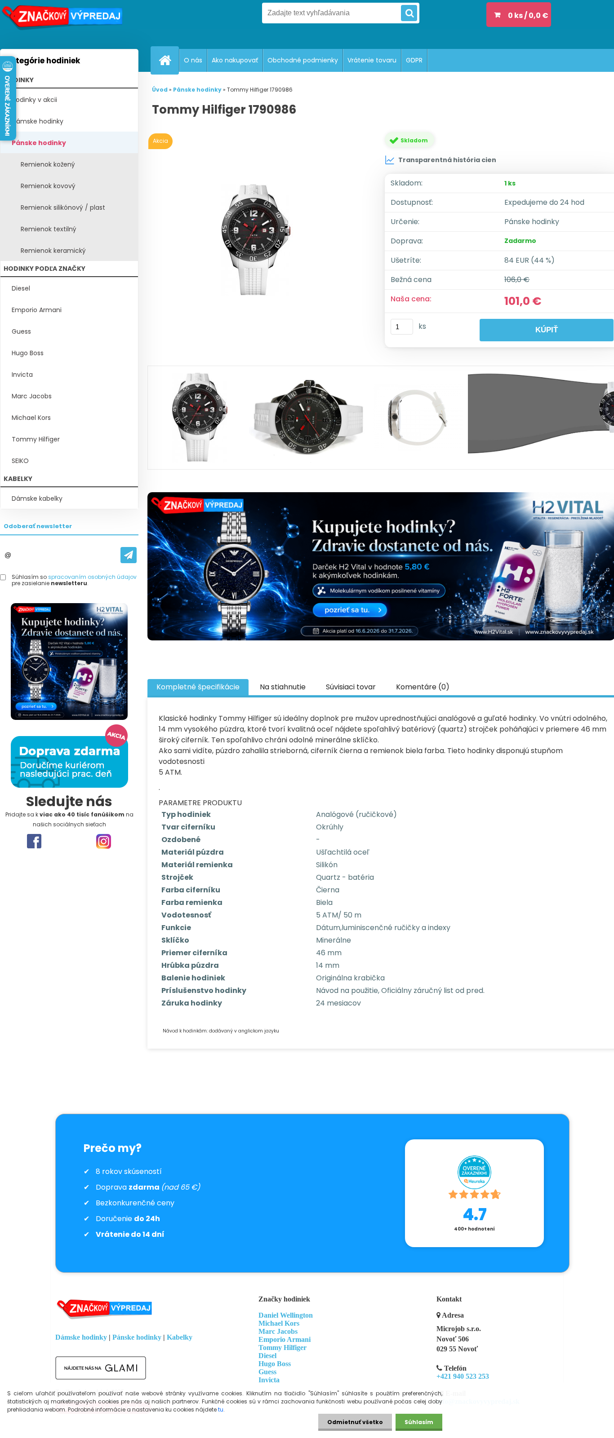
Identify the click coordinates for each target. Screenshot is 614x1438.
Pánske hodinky (39, 142)
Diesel (21, 288)
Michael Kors (31, 417)
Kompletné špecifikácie (198, 687)
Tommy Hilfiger (36, 439)
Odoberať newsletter (38, 526)
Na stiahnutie (283, 687)
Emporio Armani (37, 309)
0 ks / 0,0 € (528, 15)
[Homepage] (168, 60)
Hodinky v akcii (34, 99)
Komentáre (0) (422, 687)
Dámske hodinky (37, 121)
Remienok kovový (48, 185)
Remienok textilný (48, 229)
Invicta (22, 374)
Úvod (160, 89)
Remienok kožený (48, 164)
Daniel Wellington (285, 1315)
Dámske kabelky (37, 498)
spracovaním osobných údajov (92, 577)
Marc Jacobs (32, 396)
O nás (193, 60)
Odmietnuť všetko (355, 1422)
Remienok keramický (53, 250)
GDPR (414, 60)
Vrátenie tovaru (371, 60)
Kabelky (179, 1337)
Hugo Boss (28, 352)
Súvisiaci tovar (351, 687)
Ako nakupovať (235, 60)
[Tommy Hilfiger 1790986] (258, 240)
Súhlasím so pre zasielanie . (74, 580)
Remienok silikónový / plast (63, 207)
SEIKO (20, 460)
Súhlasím (419, 1422)
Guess (21, 331)
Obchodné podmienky (302, 60)
